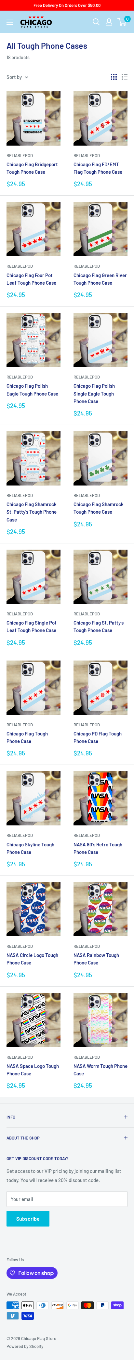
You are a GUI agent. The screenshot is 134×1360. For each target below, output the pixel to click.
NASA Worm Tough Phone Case (100, 1069)
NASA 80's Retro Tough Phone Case (98, 848)
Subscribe (28, 1218)
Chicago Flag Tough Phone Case (27, 737)
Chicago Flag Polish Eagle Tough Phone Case (32, 389)
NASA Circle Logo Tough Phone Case (32, 958)
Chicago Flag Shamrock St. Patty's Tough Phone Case (32, 511)
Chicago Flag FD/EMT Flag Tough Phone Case (98, 168)
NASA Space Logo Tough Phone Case (33, 1069)
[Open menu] (10, 22)
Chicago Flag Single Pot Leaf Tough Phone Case (32, 626)
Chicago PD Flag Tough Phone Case (98, 737)
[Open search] (96, 22)
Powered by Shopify (25, 1346)
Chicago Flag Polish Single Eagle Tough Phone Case (94, 393)
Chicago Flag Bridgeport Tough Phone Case (32, 168)
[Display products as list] (124, 77)
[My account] (109, 22)
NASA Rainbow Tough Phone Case (96, 958)
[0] (122, 22)
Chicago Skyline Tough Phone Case (30, 848)
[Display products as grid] (114, 77)
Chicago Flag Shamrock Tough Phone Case (99, 508)
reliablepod (20, 155)
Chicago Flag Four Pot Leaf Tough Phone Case (31, 279)
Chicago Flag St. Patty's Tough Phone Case (99, 626)
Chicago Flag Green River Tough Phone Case (100, 279)
